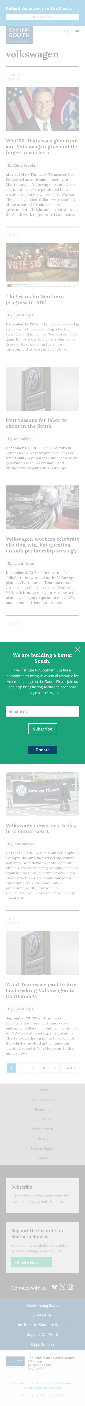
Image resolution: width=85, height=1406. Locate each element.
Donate (43, 750)
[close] (77, 650)
